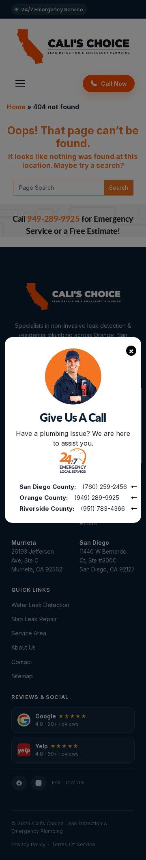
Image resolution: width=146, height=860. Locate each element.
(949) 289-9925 (96, 497)
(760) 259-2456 (104, 487)
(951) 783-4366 (103, 508)
